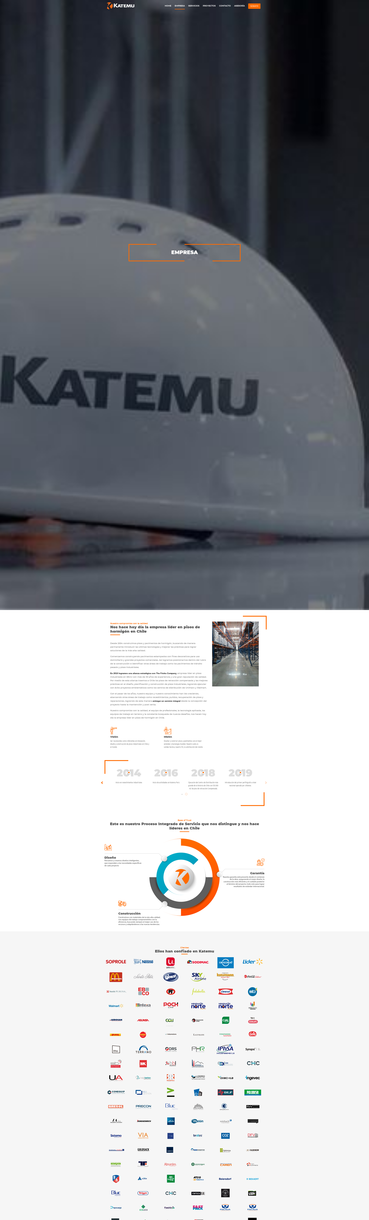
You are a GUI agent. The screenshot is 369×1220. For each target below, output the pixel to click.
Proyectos (209, 6)
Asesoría (239, 6)
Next (266, 783)
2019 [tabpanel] (240, 777)
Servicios (193, 6)
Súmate (254, 6)
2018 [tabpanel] (203, 779)
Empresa (180, 6)
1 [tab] (182, 794)
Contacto (225, 6)
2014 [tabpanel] (129, 776)
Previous (102, 783)
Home (168, 6)
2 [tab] (186, 794)
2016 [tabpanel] (166, 776)
